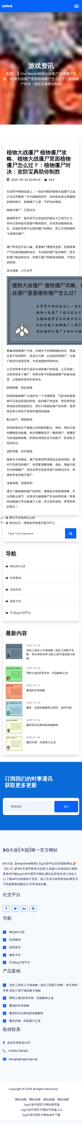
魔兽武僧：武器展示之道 (41, 742)
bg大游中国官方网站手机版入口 (42, 1110)
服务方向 (15, 601)
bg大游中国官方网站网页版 (42, 1105)
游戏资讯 (15, 589)
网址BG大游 (17, 566)
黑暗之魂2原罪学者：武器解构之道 (47, 673)
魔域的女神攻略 (35, 690)
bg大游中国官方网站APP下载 (41, 1115)
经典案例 (15, 578)
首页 (9, 73)
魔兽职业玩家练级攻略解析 (42, 725)
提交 (66, 806)
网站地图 (21, 1099)
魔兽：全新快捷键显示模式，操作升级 (49, 708)
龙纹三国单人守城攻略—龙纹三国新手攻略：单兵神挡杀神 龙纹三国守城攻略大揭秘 (50, 654)
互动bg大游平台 (20, 613)
